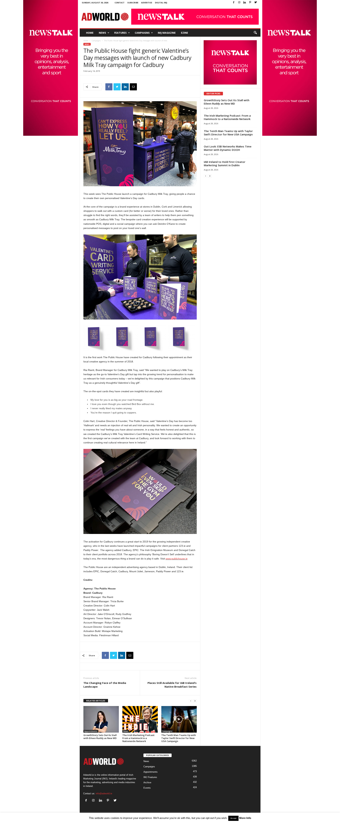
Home (90, 32)
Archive (147, 782)
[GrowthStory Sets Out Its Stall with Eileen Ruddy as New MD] (101, 719)
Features (120, 32)
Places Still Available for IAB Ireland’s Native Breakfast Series (172, 684)
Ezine (184, 32)
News (102, 32)
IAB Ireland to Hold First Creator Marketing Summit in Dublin (224, 163)
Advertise (146, 2)
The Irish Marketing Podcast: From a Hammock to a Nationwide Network (138, 738)
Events (147, 787)
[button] (255, 33)
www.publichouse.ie (177, 558)
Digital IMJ (161, 2)
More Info (245, 817)
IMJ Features (150, 777)
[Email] (133, 86)
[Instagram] (239, 2)
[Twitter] (256, 2)
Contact (119, 2)
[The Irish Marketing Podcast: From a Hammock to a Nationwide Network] (140, 719)
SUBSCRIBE (132, 2)
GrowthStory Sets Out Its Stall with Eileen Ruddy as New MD (100, 737)
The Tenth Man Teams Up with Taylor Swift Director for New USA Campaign (178, 738)
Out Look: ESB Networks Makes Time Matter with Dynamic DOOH (227, 148)
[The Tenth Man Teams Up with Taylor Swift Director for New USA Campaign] (179, 719)
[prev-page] (190, 701)
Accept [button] (233, 818)
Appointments (90, 731)
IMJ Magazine (167, 32)
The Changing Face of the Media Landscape (104, 684)
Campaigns (142, 32)
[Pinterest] (250, 2)
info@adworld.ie (104, 793)
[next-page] (195, 701)
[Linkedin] (245, 2)
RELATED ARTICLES (95, 700)
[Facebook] (234, 2)
